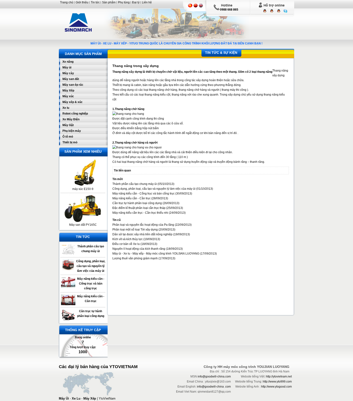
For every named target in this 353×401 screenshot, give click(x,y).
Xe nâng (67, 61)
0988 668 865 (229, 9)
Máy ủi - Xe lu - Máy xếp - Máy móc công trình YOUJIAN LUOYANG (155, 253)
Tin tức (95, 2)
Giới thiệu (82, 2)
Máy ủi (66, 67)
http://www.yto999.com (277, 381)
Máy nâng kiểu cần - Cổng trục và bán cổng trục (90, 283)
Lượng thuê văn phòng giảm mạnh (135, 258)
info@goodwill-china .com (214, 386)
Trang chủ (66, 2)
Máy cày (68, 73)
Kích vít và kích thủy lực (127, 239)
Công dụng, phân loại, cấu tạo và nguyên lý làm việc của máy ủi (90, 266)
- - (77, 398)
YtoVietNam (107, 398)
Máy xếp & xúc (72, 102)
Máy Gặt (68, 125)
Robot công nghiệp (75, 113)
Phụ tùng (124, 2)
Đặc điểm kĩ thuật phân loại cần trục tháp (138, 208)
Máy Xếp (68, 90)
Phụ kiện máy (71, 131)
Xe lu (65, 107)
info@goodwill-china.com (214, 376)
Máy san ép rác (72, 84)
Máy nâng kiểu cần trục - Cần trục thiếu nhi (140, 212)
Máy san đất (70, 79)
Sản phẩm (109, 2)
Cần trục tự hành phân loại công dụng (137, 203)
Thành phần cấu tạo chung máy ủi (134, 184)
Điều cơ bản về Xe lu (126, 244)
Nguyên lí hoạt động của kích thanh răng (138, 248)
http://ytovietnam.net (279, 376)
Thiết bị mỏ (69, 142)
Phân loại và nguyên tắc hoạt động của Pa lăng (143, 224)
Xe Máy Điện (70, 119)
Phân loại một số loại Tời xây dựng (135, 229)
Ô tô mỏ (67, 136)
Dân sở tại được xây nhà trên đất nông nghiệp (142, 234)
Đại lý (136, 2)
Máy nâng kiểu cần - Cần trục (131, 198)
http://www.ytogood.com (276, 386)
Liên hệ (147, 2)
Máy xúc (68, 96)
